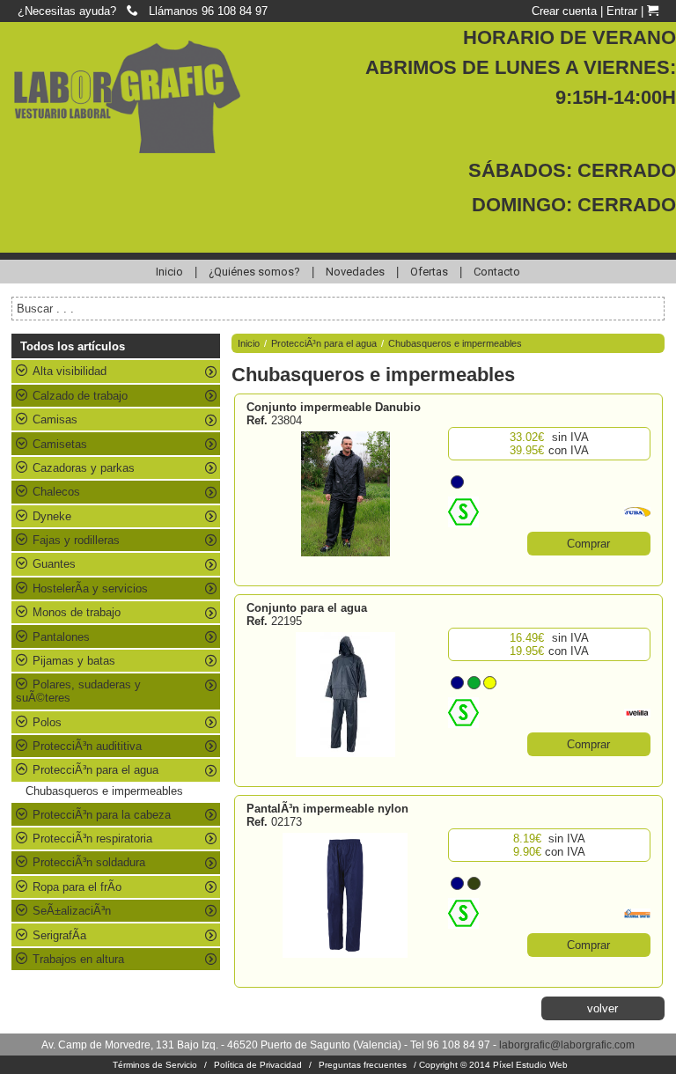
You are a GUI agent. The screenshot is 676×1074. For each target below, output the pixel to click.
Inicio (169, 271)
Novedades (355, 271)
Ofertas (429, 271)
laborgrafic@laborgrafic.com (567, 1044)
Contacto (497, 271)
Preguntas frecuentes (363, 1065)
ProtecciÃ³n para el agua (324, 343)
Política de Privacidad (258, 1065)
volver (602, 1008)
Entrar (621, 11)
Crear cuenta (564, 11)
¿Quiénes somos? (254, 271)
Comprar (588, 543)
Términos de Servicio (155, 1065)
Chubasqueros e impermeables (104, 791)
